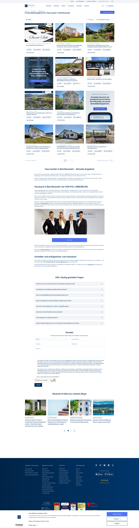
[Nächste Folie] (81, 33)
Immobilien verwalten (64, 478)
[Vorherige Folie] (57, 33)
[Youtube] (104, 465)
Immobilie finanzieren (64, 472)
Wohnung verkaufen (29, 470)
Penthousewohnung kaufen (48, 472)
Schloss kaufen (45, 480)
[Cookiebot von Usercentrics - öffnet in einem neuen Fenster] (19, 525)
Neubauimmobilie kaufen (47, 487)
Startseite (27, 11)
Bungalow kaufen (46, 478)
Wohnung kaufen (45, 470)
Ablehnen (117, 523)
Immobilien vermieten (64, 476)
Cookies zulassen (117, 514)
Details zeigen (32, 525)
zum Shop (69, 240)
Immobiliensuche (46, 493)
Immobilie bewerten (63, 470)
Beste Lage (78, 478)
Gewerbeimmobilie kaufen (48, 491)
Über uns (78, 468)
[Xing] (112, 465)
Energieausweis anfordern (65, 480)
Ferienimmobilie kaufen (47, 489)
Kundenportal (62, 468)
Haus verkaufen (28, 468)
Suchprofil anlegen (63, 474)
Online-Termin (92, 1)
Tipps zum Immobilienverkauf (31, 474)
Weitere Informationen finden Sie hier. (39, 521)
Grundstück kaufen (46, 485)
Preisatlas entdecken (63, 483)
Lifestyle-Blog (30, 417)
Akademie (78, 483)
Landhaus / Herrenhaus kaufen (49, 483)
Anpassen (116, 518)
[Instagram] (100, 465)
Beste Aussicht (79, 480)
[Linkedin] (108, 465)
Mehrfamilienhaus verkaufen (31, 472)
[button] (69, 284)
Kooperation (79, 485)
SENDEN (38, 384)
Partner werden (79, 472)
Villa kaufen (44, 474)
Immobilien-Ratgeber (76, 417)
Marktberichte (79, 476)
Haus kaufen (33, 11)
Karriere (78, 474)
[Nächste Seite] (72, 160)
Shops (77, 470)
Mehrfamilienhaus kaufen (47, 476)
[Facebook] (96, 465)
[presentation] (69, 284)
